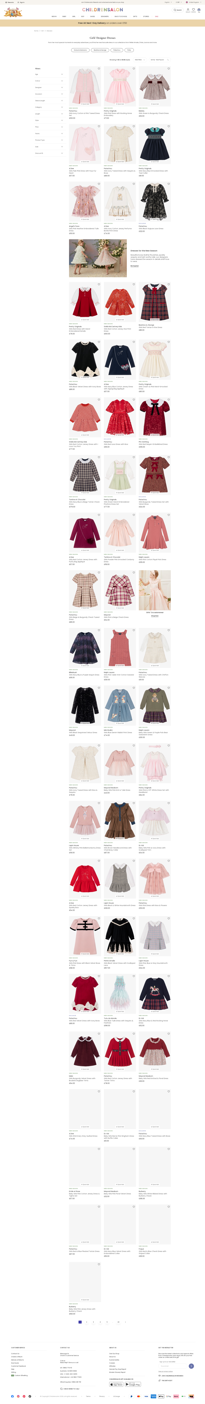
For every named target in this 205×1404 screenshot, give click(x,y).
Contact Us (15, 1354)
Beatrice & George (100, 50)
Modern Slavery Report (117, 1372)
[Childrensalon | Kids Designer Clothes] (13, 12)
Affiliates (112, 1366)
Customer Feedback (18, 1366)
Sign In (22, 2)
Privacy (102, 1396)
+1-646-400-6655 (70, 1374)
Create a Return (16, 1357)
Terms (88, 1396)
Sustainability (114, 1360)
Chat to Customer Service (69, 1354)
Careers (112, 1363)
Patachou (116, 50)
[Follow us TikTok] (30, 1397)
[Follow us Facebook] (12, 1397)
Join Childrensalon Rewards (172, 1376)
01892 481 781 (76, 1382)
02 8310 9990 (72, 1371)
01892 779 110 (67, 1368)
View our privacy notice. (165, 1371)
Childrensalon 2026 (56, 1396)
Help (12, 1369)
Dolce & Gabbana (80, 50)
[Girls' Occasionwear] (155, 590)
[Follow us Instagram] (18, 1397)
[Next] (125, 1322)
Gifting (13, 1372)
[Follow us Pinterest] (24, 1397)
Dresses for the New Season (144, 250)
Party (129, 50)
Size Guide (15, 1363)
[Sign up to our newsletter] (191, 1366)
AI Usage (116, 1396)
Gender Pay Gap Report (117, 1369)
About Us (112, 1357)
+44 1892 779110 (76, 1377)
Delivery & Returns (17, 1360)
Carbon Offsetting (20, 1375)
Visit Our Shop (114, 1354)
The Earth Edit (167, 1381)
